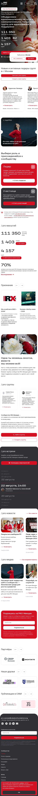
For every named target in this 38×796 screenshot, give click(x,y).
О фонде (3, 777)
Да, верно (31, 58)
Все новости (33, 513)
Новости (3, 767)
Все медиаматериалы (29, 559)
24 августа (4, 471)
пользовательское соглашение (25, 633)
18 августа (5, 502)
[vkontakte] (2, 724)
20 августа (7, 496)
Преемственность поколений (18, 489)
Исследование (6, 274)
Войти (28, 3)
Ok (19, 792)
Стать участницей (20, 203)
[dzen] (13, 724)
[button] (33, 167)
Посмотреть (8, 105)
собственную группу (20, 213)
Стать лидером (20, 180)
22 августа (6, 477)
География (4, 761)
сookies (22, 783)
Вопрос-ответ (4, 770)
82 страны (22, 243)
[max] (10, 724)
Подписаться (19, 627)
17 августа (4, 505)
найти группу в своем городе (12, 257)
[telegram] (6, 724)
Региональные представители (9, 759)
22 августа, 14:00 (13, 486)
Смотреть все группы (19, 75)
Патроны (3, 780)
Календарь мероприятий (20, 463)
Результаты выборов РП (11, 534)
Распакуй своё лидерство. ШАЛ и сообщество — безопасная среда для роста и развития (12, 584)
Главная (3, 753)
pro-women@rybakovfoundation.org (14, 718)
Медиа (3, 764)
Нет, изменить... (18, 58)
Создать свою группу (19, 79)
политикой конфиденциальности (17, 634)
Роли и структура (5, 756)
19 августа (6, 499)
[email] (17, 724)
